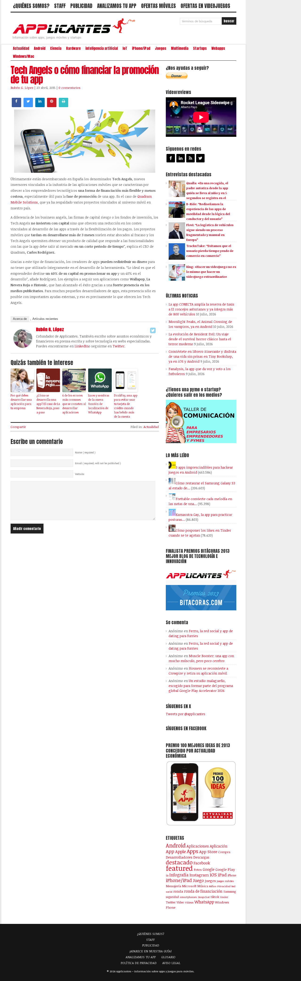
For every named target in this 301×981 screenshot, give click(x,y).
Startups (200, 48)
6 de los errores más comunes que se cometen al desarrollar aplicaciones (74, 403)
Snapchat (204, 897)
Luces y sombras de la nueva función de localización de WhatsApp (98, 403)
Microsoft (189, 886)
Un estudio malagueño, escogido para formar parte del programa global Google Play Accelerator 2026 (201, 686)
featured (179, 868)
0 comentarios (69, 88)
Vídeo (180, 902)
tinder (224, 897)
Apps (192, 851)
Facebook (202, 863)
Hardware (73, 48)
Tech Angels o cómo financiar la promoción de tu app (85, 74)
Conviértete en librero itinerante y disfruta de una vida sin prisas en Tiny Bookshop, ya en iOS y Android (202, 356)
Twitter (118, 346)
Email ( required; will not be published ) (98, 463)
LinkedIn (81, 346)
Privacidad (223, 886)
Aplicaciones (197, 846)
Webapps (218, 48)
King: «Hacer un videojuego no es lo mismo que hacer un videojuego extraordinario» (211, 272)
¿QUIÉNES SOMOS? (31, 6)
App (170, 851)
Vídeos (189, 902)
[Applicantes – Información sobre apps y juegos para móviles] (75, 33)
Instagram (199, 875)
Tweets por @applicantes (185, 714)
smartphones (188, 897)
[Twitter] (153, 330)
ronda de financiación (203, 891)
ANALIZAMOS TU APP (116, 6)
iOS (213, 874)
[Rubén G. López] (22, 346)
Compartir (18, 427)
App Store (208, 851)
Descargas (201, 857)
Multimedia (179, 48)
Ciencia (55, 48)
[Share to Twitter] (28, 105)
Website (79, 474)
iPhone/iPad (141, 48)
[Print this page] (63, 105)
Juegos (160, 48)
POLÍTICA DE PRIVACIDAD (139, 963)
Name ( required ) (85, 452)
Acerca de (20, 319)
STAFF (60, 6)
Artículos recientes (45, 319)
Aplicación (218, 846)
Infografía (179, 875)
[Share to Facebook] (16, 105)
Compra (224, 852)
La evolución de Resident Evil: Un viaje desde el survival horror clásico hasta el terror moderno (200, 339)
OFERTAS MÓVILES (158, 6)
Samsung (229, 891)
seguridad (172, 897)
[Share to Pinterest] (51, 105)
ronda (178, 891)
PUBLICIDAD (81, 6)
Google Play (225, 869)
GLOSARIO (168, 957)
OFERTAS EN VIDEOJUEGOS (205, 6)
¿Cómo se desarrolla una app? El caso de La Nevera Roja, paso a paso (48, 403)
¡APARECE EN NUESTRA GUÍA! (151, 951)
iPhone (232, 875)
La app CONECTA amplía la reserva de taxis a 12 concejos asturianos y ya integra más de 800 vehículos (201, 309)
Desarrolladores (179, 857)
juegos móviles (225, 881)
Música (202, 886)
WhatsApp (204, 902)
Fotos (198, 869)
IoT (125, 48)
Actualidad (21, 48)
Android (39, 48)
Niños (212, 886)
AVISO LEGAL (171, 963)
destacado (179, 862)
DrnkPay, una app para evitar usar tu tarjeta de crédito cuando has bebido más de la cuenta (126, 405)
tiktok (215, 897)
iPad (222, 874)
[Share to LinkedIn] (40, 105)
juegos (210, 880)
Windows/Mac (23, 56)
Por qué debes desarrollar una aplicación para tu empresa (21, 401)
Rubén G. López (22, 88)
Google (208, 869)
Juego (198, 880)
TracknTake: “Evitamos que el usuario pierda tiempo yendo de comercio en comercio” (210, 251)
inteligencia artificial (101, 48)
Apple (180, 851)
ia (167, 875)
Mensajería (173, 886)
